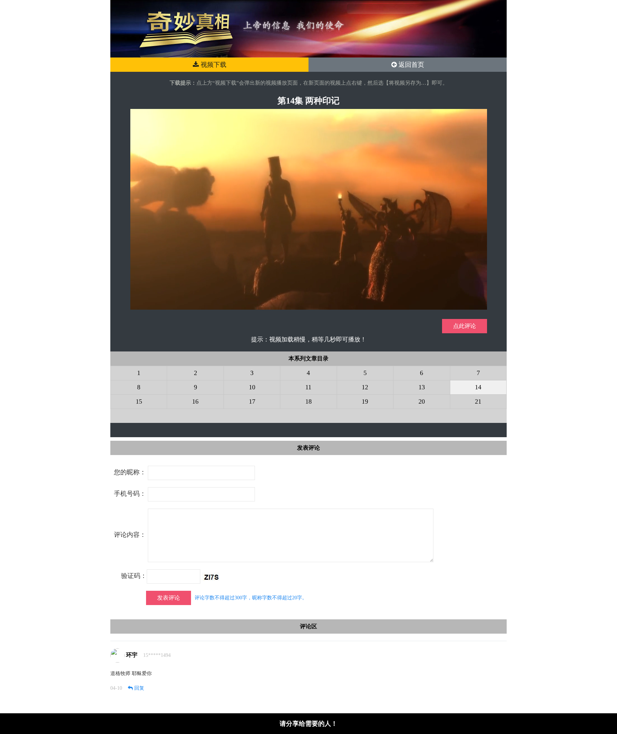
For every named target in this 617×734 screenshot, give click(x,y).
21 (478, 401)
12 (365, 387)
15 (139, 401)
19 (365, 401)
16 (195, 401)
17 (252, 401)
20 (421, 401)
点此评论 (464, 326)
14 (478, 387)
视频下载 (212, 64)
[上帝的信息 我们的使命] (308, 28)
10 (252, 387)
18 (308, 401)
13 (421, 387)
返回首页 (410, 64)
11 (308, 387)
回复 (138, 688)
